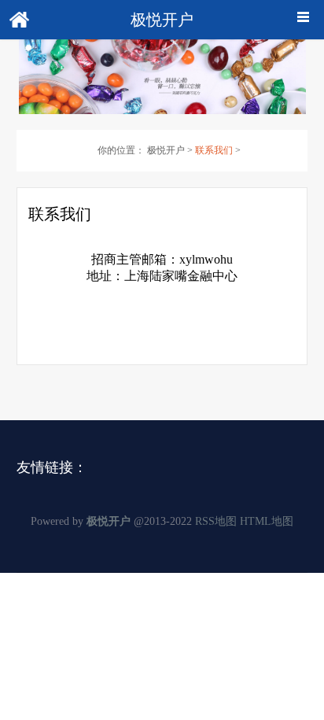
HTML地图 (266, 521)
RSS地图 (216, 521)
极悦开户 (166, 150)
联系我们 (214, 150)
